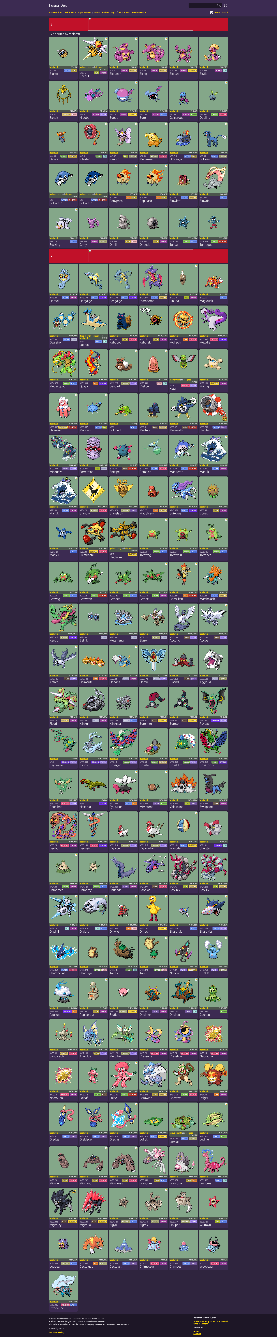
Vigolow (115, 848)
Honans (115, 682)
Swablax (205, 973)
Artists (97, 12)
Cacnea (205, 1014)
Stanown (85, 513)
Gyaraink (55, 342)
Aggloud (205, 682)
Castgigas (86, 1266)
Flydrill (54, 723)
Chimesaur (147, 1266)
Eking (143, 74)
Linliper (174, 1225)
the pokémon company (89, 336)
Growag (55, 599)
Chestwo (175, 1098)
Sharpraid (176, 931)
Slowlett (175, 201)
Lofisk (143, 1139)
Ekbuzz (174, 74)
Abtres (54, 682)
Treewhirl (176, 555)
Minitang (85, 1183)
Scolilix (204, 890)
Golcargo (176, 159)
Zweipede (206, 807)
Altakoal (55, 1014)
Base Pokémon (56, 12)
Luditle (204, 1139)
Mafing (204, 386)
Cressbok (176, 1056)
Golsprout (176, 117)
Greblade (86, 1139)
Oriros (144, 931)
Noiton (174, 973)
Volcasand (177, 807)
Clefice (144, 386)
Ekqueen (115, 74)
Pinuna (174, 301)
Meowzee (146, 159)
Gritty (83, 244)
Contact (197, 1333)
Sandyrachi (57, 1056)
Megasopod (57, 386)
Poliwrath (56, 203)
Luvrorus (205, 1183)
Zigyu (113, 1225)
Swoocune (57, 1308)
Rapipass (146, 201)
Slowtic (204, 201)
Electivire (116, 557)
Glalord (84, 931)
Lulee (113, 1098)
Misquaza (56, 472)
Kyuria (84, 765)
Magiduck (206, 301)
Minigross (116, 1183)
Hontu (144, 682)
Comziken (176, 599)
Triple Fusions (84, 12)
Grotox (144, 599)
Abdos (204, 640)
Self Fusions (70, 12)
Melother (116, 1056)
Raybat (204, 723)
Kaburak (145, 342)
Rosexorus (207, 765)
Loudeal (55, 1266)
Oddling (205, 117)
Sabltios (145, 890)
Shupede (115, 890)
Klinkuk (84, 723)
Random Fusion (139, 12)
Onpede (145, 244)
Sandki (54, 117)
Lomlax (174, 1142)
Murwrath (176, 430)
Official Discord (200, 1324)
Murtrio (145, 430)
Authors (105, 12)
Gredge (54, 1139)
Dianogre (146, 1183)
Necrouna (206, 1056)
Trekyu (144, 973)
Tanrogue (206, 244)
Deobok (55, 848)
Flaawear (56, 430)
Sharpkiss (206, 931)
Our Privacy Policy (56, 1332)
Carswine (146, 1098)
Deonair (85, 848)
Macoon (85, 430)
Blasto (54, 74)
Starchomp (147, 301)
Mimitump (146, 807)
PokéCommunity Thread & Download (210, 1321)
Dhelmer (145, 1014)
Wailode (175, 848)
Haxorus (85, 807)
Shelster (205, 848)
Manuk (204, 472)
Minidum (55, 1183)
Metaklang (117, 640)
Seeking (55, 244)
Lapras (84, 345)
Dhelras (175, 1014)
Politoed (115, 430)
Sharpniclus (57, 973)
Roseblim (176, 765)
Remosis (145, 472)
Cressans (146, 1056)
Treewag (145, 555)
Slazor (144, 640)
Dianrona (176, 1183)
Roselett (145, 765)
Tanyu (174, 244)
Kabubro (115, 342)
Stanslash (116, 513)
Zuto (143, 117)
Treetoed (206, 555)
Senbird (115, 386)
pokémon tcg (85, 67)
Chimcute (86, 682)
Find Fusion (124, 12)
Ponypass (116, 201)
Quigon (84, 386)
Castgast (115, 1266)
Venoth (114, 159)
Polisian (205, 159)
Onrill (113, 244)
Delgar (204, 1098)
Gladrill (54, 931)
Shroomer (56, 890)
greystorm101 (176, 1133)
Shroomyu (86, 890)
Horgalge (86, 301)
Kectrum (55, 640)
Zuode (114, 117)
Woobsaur (206, 1266)
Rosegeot (116, 765)
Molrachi (175, 342)
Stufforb (115, 1014)
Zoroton (175, 723)
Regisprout (87, 1014)
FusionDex (58, 5)
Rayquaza (56, 765)
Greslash (115, 1139)
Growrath (86, 599)
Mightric (85, 1225)
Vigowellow (147, 848)
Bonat (204, 513)
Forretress (86, 472)
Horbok (54, 301)
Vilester (85, 159)
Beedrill (85, 76)
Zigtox (144, 1225)
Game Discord (221, 12)
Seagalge (116, 301)
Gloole (54, 159)
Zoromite (146, 723)
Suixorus (175, 513)
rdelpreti (54, 67)
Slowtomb (206, 430)
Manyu (54, 555)
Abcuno (175, 640)
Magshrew (147, 513)
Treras (114, 973)
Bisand (174, 682)
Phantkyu (86, 973)
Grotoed (115, 599)
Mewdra (205, 342)
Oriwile (114, 931)
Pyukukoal (116, 807)
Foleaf (84, 1098)
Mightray (55, 1225)
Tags (113, 12)
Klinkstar (115, 723)
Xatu (173, 388)
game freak (175, 380)
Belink (84, 640)
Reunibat (56, 807)
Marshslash (207, 599)
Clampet (175, 1266)
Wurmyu (205, 1225)
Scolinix (175, 890)
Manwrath (176, 472)
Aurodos (85, 1056)
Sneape (115, 472)
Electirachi (87, 555)
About (196, 1331)
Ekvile (203, 74)
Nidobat (85, 117)
